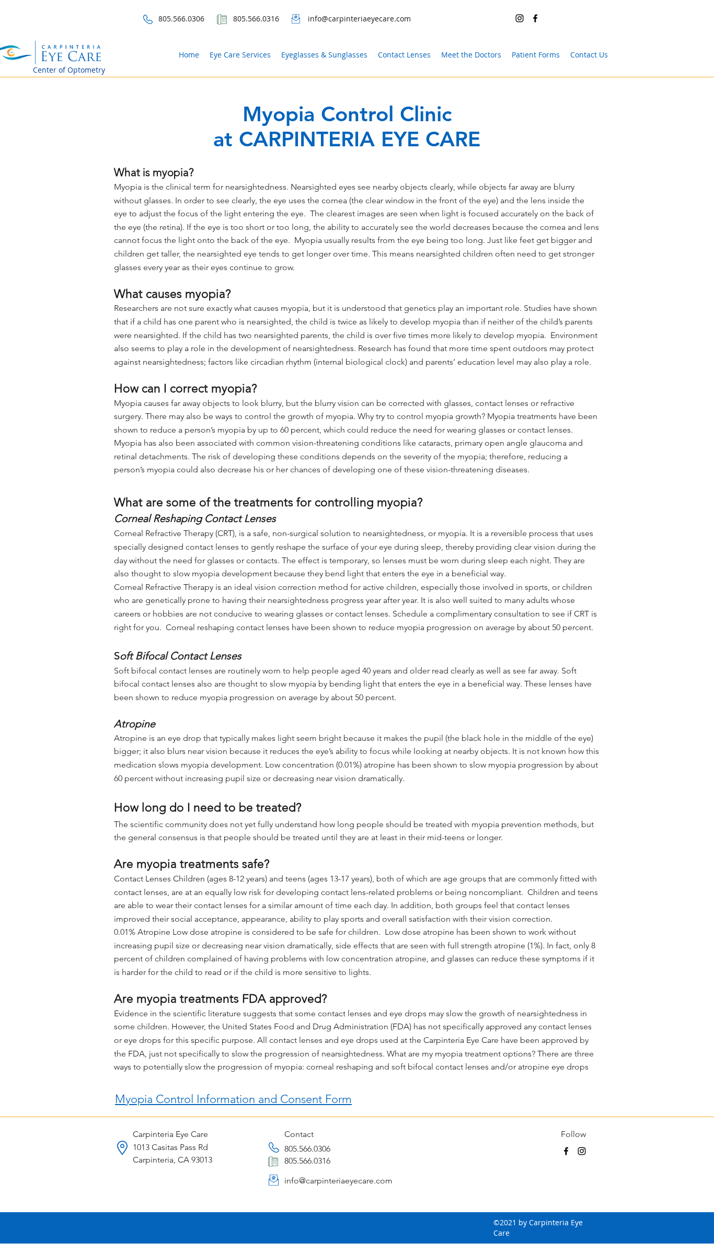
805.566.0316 (307, 1161)
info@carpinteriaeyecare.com (338, 1181)
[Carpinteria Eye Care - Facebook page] (535, 18)
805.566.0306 (307, 1149)
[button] (535, 55)
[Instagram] (519, 18)
